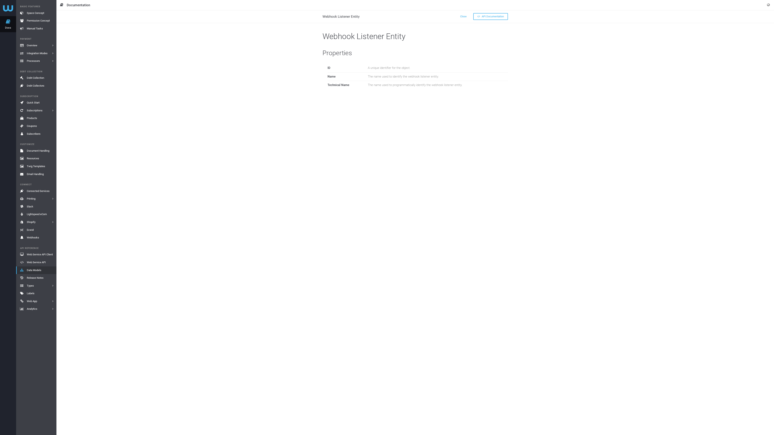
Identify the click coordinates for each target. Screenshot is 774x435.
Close (463, 16)
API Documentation (492, 16)
